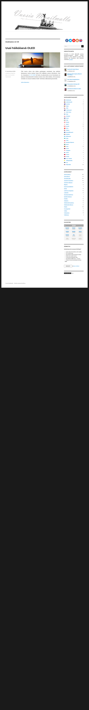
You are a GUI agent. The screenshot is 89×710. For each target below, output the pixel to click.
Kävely (65, 188)
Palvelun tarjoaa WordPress (19, 283)
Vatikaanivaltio (69, 160)
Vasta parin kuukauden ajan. (72, 257)
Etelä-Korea (68, 112)
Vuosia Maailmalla (9, 283)
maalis (80, 228)
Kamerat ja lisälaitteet (68, 186)
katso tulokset (76, 266)
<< (65, 225)
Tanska (67, 156)
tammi (67, 228)
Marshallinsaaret (69, 132)
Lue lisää (71, 59)
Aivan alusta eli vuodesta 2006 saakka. (74, 251)
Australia (68, 104)
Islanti (67, 118)
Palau (67, 138)
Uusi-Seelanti (69, 158)
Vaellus (65, 211)
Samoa (67, 148)
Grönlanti (68, 116)
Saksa (67, 146)
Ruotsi (67, 144)
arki (6, 75)
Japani (67, 124)
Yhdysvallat (68, 164)
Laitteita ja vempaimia (10, 73)
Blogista (65, 184)
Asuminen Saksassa (68, 182)
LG (8, 75)
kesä (80, 232)
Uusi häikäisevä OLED (20, 48)
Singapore (68, 150)
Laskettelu (66, 192)
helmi (73, 228)
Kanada (67, 126)
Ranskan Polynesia (70, 142)
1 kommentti (8, 76)
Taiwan (67, 154)
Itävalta (67, 122)
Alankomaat (68, 100)
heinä (67, 235)
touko (73, 232)
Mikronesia (68, 136)
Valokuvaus (66, 215)
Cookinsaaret (69, 110)
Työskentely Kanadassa (69, 202)
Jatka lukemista (25, 82)
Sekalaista (66, 200)
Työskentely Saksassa (68, 204)
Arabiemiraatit (69, 102)
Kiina (67, 128)
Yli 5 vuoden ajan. (69, 253)
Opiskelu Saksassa (68, 196)
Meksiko (68, 134)
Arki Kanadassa (67, 174)
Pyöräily (65, 198)
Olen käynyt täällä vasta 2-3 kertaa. (73, 258)
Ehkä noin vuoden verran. (71, 256)
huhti (67, 232)
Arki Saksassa (67, 176)
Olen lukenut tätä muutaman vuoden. (73, 254)
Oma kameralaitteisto (68, 194)
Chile (67, 108)
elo (73, 235)
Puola (67, 140)
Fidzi (67, 114)
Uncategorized (67, 209)
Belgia (67, 106)
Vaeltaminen (66, 213)
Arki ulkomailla (67, 178)
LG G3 (10, 75)
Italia (67, 120)
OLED (13, 75)
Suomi (67, 152)
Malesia (67, 130)
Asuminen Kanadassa (68, 180)
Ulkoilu (65, 206)
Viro (67, 162)
